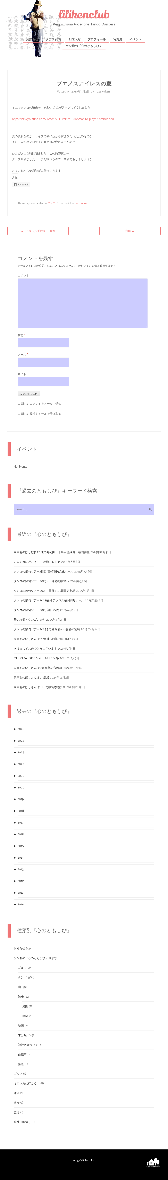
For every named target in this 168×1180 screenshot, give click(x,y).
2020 (19, 787)
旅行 (16, 1112)
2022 (19, 764)
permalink (81, 203)
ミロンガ (74, 39)
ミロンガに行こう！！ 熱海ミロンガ (37, 561)
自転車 (22, 1054)
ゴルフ (22, 967)
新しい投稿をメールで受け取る (41, 413)
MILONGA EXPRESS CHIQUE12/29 (36, 658)
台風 (130, 231)
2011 (18, 892)
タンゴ (52, 203)
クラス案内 (53, 39)
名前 (21, 335)
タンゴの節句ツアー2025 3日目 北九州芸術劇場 (44, 590)
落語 (21, 1064)
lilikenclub (84, 15)
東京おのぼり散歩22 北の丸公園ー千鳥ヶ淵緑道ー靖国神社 (52, 552)
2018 (19, 810)
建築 (25, 1016)
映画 (21, 1025)
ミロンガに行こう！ (27, 1083)
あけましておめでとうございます (35, 648)
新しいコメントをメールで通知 (41, 403)
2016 (19, 834)
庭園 (25, 1006)
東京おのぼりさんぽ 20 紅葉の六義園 (38, 667)
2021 (19, 775)
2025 (19, 729)
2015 (19, 846)
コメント (23, 275)
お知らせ (32, 39)
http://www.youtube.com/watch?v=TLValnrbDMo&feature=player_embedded (63, 119)
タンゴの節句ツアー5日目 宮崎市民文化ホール (43, 571)
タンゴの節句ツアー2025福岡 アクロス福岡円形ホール (49, 600)
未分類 (22, 1035)
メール (23, 354)
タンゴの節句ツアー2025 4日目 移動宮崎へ (41, 581)
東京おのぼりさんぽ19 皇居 (31, 677)
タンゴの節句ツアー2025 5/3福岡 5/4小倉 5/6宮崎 (47, 629)
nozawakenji (103, 91)
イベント (135, 39)
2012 (19, 881)
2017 (19, 822)
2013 (19, 869)
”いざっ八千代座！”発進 (39, 231)
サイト (22, 374)
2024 (19, 740)
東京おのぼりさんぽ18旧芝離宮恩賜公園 (40, 687)
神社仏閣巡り (26, 1044)
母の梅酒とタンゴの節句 (29, 619)
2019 (19, 799)
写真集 (117, 39)
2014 (19, 857)
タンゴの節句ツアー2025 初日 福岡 (36, 610)
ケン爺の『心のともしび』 (84, 46)
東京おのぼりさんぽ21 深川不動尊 (36, 639)
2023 (19, 752)
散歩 (21, 996)
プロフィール (96, 39)
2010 (19, 904)
